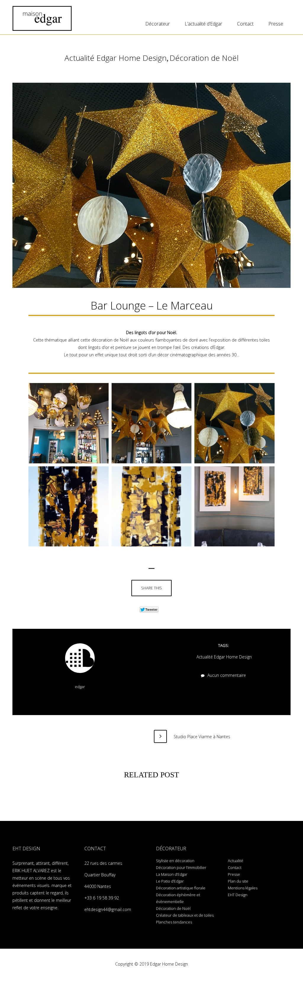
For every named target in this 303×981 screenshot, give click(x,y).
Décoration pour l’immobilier (181, 867)
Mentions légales (242, 888)
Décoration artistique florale (180, 888)
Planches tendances (174, 922)
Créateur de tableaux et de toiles (185, 915)
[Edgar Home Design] (42, 18)
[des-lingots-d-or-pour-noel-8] (68, 423)
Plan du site (238, 881)
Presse (275, 23)
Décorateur (157, 23)
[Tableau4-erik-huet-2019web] (68, 506)
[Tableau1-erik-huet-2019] (152, 506)
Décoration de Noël (204, 57)
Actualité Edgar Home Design (116, 57)
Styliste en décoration (175, 860)
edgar (80, 686)
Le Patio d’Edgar (170, 881)
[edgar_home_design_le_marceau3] (234, 423)
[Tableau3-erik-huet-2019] (234, 506)
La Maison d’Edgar (171, 874)
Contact (245, 23)
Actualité (235, 860)
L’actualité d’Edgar (203, 23)
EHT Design (237, 894)
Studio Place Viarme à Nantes (201, 736)
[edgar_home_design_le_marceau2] (152, 423)
